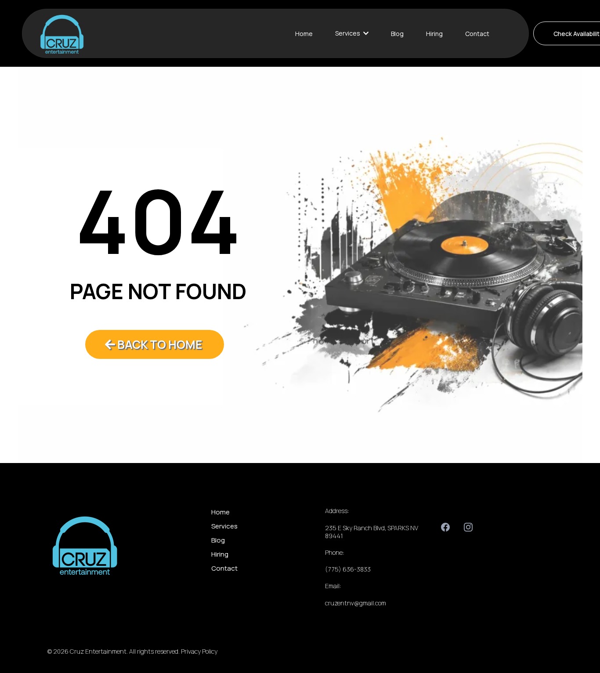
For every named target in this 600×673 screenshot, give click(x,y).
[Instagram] (468, 527)
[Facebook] (445, 527)
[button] (365, 33)
